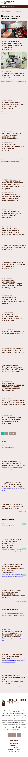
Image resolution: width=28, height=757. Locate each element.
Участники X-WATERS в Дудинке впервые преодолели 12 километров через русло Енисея (13, 594)
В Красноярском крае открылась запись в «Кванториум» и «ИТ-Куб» (13, 463)
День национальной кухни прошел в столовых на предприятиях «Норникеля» (11, 543)
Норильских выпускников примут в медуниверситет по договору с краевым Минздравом (13, 387)
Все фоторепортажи (20, 601)
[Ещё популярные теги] (26, 11)
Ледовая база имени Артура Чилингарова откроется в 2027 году (12, 485)
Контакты (14, 743)
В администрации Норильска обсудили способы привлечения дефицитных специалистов (12, 45)
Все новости (22, 511)
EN (22, 2)
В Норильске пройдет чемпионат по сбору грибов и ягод (12, 656)
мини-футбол (9, 11)
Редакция (14, 741)
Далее (12, 433)
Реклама (14, 745)
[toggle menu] (2, 2)
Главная (3, 6)
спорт (2, 11)
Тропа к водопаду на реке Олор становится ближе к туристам (12, 506)
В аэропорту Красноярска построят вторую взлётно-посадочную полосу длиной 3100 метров (12, 633)
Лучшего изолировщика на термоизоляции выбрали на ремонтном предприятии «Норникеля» (13, 568)
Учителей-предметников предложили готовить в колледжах (14, 247)
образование (18, 11)
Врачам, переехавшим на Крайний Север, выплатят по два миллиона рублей (14, 402)
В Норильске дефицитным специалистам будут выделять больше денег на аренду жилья (13, 284)
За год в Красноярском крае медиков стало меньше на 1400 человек (13, 350)
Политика (14, 747)
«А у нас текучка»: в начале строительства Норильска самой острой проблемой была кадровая (13, 185)
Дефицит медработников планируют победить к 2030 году (13, 75)
